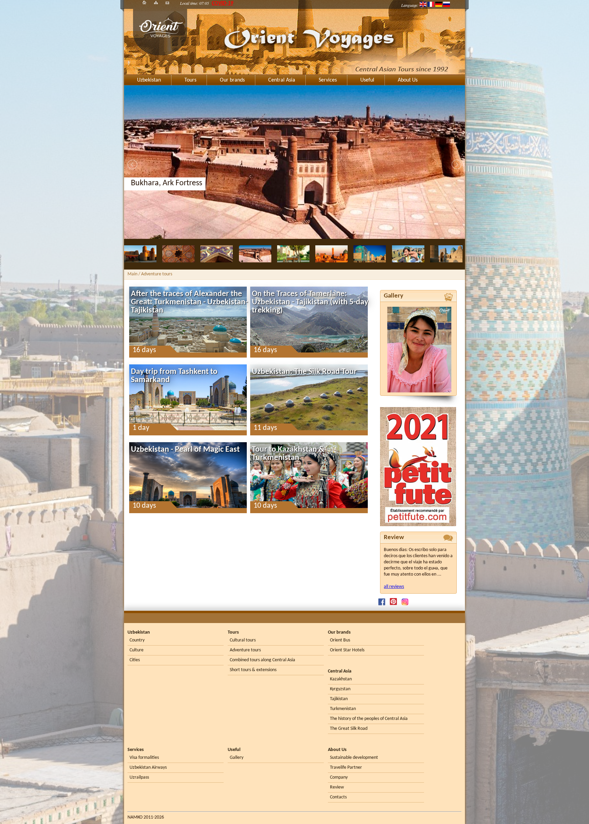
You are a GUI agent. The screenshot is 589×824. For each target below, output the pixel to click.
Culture (137, 650)
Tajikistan (339, 699)
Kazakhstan (341, 679)
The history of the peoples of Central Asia (369, 718)
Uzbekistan (149, 80)
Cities (135, 660)
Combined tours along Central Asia (262, 660)
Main (132, 274)
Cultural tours (243, 640)
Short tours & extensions (253, 670)
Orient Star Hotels (347, 650)
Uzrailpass (139, 777)
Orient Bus (340, 640)
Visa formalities (144, 757)
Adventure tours (245, 650)
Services (328, 80)
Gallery (236, 757)
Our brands (232, 80)
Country (137, 640)
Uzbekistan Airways (148, 767)
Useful (367, 80)
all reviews (394, 586)
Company (339, 777)
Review (337, 787)
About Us (408, 80)
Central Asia (281, 80)
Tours (190, 80)
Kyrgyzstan (340, 689)
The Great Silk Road (348, 728)
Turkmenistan (343, 708)
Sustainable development (354, 757)
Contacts (338, 797)
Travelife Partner (346, 767)
